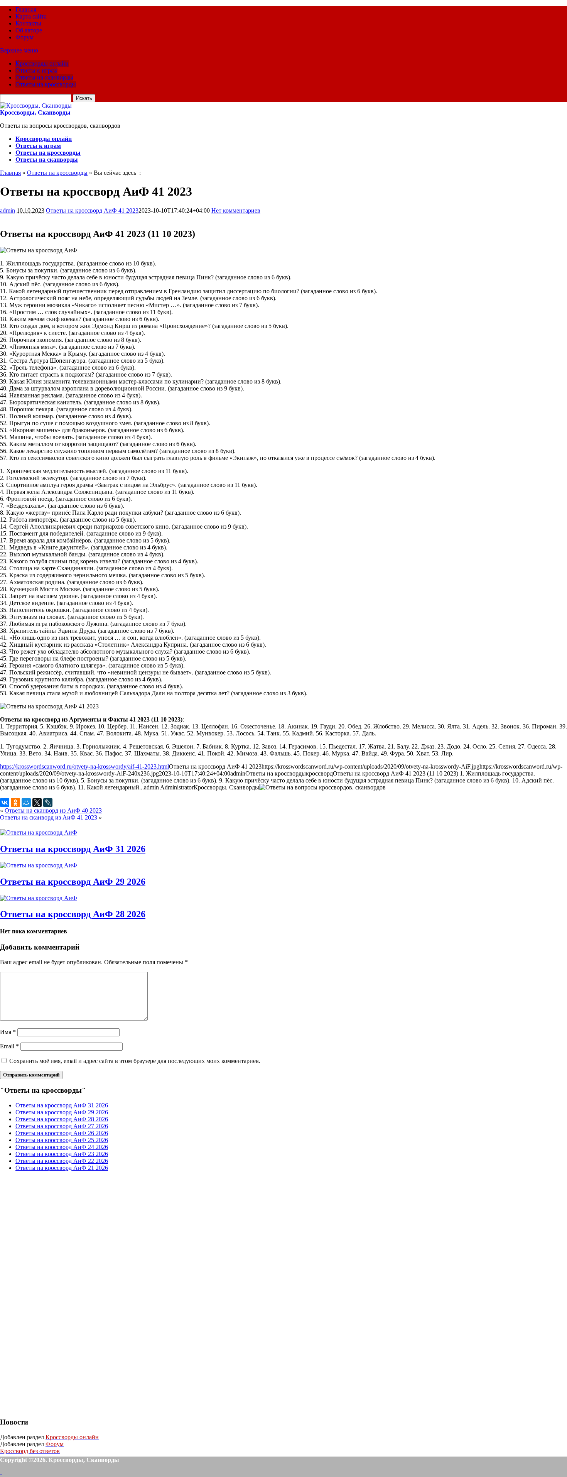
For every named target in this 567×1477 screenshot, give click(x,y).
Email (9, 1046)
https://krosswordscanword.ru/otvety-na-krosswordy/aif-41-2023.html (84, 766)
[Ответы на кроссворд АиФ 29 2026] (38, 865)
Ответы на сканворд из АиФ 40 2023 (53, 810)
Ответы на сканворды (44, 77)
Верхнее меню (19, 50)
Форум (24, 37)
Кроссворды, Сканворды (35, 112)
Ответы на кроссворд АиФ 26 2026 (61, 1133)
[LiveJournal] (47, 802)
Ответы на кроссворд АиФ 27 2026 (61, 1126)
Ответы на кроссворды (45, 84)
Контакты (28, 23)
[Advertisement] (58, 1293)
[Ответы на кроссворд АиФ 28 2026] (38, 898)
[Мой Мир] (26, 802)
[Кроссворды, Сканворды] (36, 105)
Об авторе (28, 30)
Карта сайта (31, 16)
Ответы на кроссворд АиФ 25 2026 (61, 1140)
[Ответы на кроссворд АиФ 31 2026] (38, 832)
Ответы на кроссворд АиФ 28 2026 (72, 914)
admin (7, 210)
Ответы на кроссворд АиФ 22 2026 (61, 1161)
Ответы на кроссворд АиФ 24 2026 (61, 1147)
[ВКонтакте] (4, 802)
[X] (37, 802)
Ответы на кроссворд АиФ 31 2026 (72, 849)
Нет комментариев (235, 210)
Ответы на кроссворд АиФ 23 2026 (61, 1154)
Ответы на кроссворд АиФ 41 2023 (92, 210)
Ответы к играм (36, 70)
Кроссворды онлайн (42, 63)
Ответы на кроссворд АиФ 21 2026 (61, 1167)
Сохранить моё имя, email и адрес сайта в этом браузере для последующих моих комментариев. (134, 1061)
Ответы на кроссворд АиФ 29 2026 (72, 882)
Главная (25, 9)
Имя (8, 1032)
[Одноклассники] (15, 802)
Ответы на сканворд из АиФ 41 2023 (48, 817)
